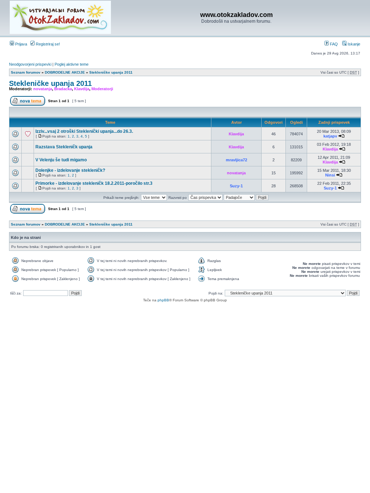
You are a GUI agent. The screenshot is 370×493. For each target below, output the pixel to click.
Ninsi (330, 175)
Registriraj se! (47, 44)
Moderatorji (102, 89)
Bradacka (63, 89)
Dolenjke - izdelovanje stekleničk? (70, 170)
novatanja (42, 89)
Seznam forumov (25, 72)
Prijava (20, 44)
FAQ (333, 44)
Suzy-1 (236, 186)
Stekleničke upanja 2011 (111, 72)
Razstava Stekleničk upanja (63, 146)
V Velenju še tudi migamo (61, 159)
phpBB (163, 300)
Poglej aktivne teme (72, 64)
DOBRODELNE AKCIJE (65, 72)
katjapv (330, 136)
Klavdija (81, 89)
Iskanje (353, 44)
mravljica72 (236, 160)
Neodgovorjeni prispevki (30, 64)
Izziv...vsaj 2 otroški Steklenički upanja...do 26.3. (84, 131)
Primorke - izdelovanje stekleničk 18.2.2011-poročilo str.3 (93, 183)
